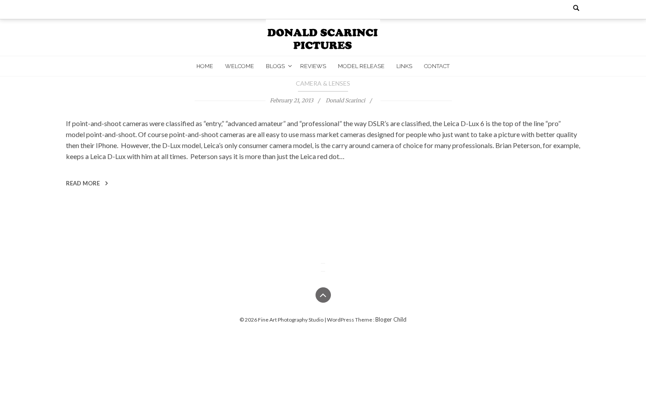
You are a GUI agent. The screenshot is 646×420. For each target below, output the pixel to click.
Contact (437, 66)
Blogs (275, 66)
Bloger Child (390, 319)
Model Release (361, 66)
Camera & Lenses (323, 83)
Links (404, 66)
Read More (83, 183)
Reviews (313, 66)
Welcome (239, 66)
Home (204, 66)
